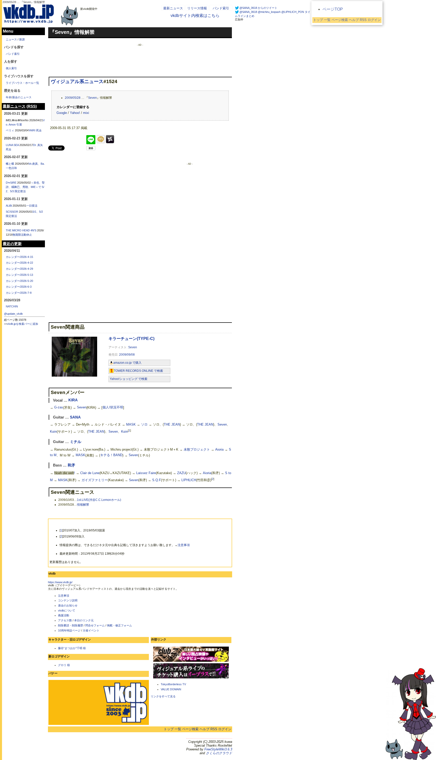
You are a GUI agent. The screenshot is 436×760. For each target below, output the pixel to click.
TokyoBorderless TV (173, 684)
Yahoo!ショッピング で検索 (128, 379)
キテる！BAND (111, 455)
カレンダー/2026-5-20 (19, 280)
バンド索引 (221, 8)
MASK (131, 424)
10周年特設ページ (69, 630)
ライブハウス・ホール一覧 (22, 82)
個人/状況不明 (112, 407)
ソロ (144, 424)
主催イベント (91, 630)
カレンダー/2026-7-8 (19, 292)
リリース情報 (197, 8)
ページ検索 (190, 729)
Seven (92, 98)
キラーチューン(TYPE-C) (131, 338)
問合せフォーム (95, 625)
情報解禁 (83, 504)
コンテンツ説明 (67, 600)
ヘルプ (204, 729)
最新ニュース (173, 8)
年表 (8, 97)
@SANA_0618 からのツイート (258, 7)
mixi (86, 113)
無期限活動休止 (22, 234)
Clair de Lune (89, 473)
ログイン (224, 729)
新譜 (22, 39)
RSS (213, 729)
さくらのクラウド (219, 753)
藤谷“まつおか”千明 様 (72, 648)
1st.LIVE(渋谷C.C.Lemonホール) (99, 500)
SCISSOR (12, 211)
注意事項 (184, 545)
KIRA (73, 400)
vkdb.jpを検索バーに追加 (22, 323)
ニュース (11, 39)
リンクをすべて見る (163, 696)
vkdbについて (66, 610)
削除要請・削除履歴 (70, 625)
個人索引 (11, 68)
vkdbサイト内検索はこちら (195, 15)
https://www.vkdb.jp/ (60, 582)
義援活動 (63, 615)
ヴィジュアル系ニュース (77, 81)
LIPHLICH (188, 480)
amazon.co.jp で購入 (127, 362)
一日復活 (31, 205)
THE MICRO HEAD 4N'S (21, 230)
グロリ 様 (64, 665)
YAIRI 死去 (35, 130)
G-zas (58, 407)
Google (62, 113)
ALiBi (9, 205)
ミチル (75, 442)
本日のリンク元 (84, 620)
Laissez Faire (146, 473)
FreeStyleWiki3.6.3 (218, 749)
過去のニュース (22, 97)
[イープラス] (191, 677)
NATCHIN (12, 306)
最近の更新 (12, 244)
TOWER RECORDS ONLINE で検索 (138, 371)
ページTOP (332, 9)
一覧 (178, 729)
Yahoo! (75, 113)
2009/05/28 (72, 98)
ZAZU (181, 473)
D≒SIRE (11, 182)
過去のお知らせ (67, 605)
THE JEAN (172, 424)
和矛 (71, 465)
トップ (169, 729)
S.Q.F (156, 480)
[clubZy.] (191, 661)
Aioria (219, 449)
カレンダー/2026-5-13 (19, 274)
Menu (8, 31)
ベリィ (10, 130)
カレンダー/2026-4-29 (19, 268)
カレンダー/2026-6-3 (19, 286)
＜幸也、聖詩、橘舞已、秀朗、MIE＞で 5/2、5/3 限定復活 (25, 187)
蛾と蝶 (10, 163)
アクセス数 (65, 620)
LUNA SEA (12, 144)
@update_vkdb (13, 313)
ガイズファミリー (94, 480)
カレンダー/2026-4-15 (19, 256)
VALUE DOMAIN (171, 689)
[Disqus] (98, 226)
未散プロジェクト (197, 449)
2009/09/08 (127, 354)
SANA (75, 417)
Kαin (53, 431)
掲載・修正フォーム (119, 625)
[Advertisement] (140, 57)
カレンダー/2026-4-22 (19, 262)
